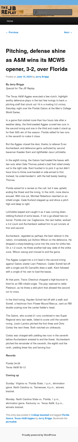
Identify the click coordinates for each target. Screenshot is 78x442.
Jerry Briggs (42, 76)
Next (68, 32)
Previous (12, 32)
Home (10, 20)
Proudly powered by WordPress (39, 435)
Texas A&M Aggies (24, 418)
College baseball (40, 415)
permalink (11, 421)
